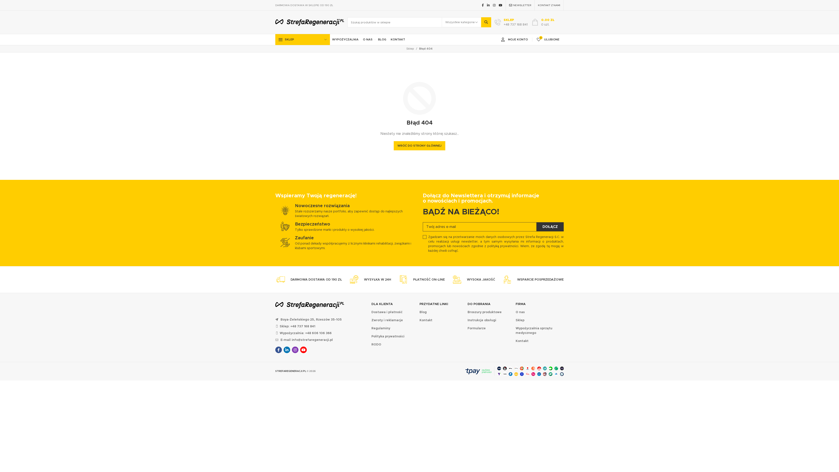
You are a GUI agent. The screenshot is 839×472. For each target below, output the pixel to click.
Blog (382, 39)
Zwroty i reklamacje (387, 320)
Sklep (289, 39)
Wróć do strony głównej (419, 146)
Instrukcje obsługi (482, 320)
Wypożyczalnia (345, 39)
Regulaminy (380, 328)
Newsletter (522, 5)
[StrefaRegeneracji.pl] (309, 22)
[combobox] (461, 22)
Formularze (477, 328)
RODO (376, 344)
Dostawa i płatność (386, 312)
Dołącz (550, 226)
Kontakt (398, 39)
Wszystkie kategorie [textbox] (460, 22)
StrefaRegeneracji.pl (290, 371)
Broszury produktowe (485, 312)
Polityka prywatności (387, 336)
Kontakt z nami (549, 5)
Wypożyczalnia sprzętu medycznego (534, 330)
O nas (368, 39)
